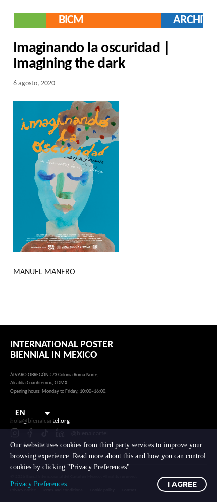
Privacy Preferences (38, 484)
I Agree (182, 484)
